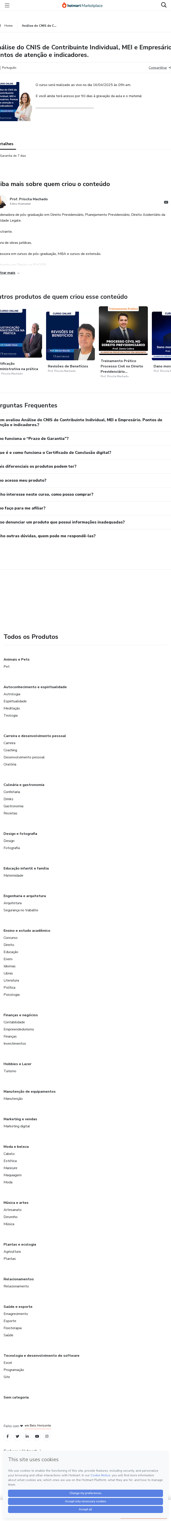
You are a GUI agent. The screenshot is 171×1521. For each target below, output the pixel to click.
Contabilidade (14, 1022)
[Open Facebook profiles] (7, 1436)
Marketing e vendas (20, 1119)
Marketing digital (17, 1126)
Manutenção (13, 1098)
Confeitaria (12, 792)
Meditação (12, 708)
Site (7, 1377)
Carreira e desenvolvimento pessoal (35, 735)
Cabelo (9, 1153)
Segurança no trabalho (21, 910)
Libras (8, 973)
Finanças (10, 1036)
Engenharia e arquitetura (25, 896)
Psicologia (12, 994)
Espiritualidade (15, 701)
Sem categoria (16, 1397)
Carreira (9, 743)
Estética (10, 1160)
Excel (8, 1362)
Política (9, 987)
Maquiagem (13, 1175)
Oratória (10, 764)
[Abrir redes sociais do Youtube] (166, 203)
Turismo (10, 1071)
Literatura (11, 980)
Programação (14, 1369)
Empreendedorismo (19, 1029)
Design (9, 840)
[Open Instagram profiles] (46, 1436)
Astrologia (12, 694)
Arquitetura (13, 903)
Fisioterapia (13, 1328)
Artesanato (13, 1209)
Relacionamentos (19, 1279)
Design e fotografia (20, 833)
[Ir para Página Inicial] (84, 5)
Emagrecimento (16, 1313)
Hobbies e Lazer (17, 1064)
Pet (7, 666)
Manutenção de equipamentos (30, 1091)
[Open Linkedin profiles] (27, 1436)
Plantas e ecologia (20, 1244)
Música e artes (16, 1202)
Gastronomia (13, 806)
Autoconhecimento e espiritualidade (35, 687)
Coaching (10, 750)
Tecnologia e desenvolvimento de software (41, 1355)
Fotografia (12, 848)
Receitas (10, 813)
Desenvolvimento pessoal (24, 757)
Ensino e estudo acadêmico (27, 930)
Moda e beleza (16, 1146)
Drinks (8, 799)
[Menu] (7, 5)
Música (9, 1224)
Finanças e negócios (21, 1015)
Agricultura (12, 1251)
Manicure (10, 1168)
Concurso (11, 937)
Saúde (8, 1335)
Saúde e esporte (18, 1306)
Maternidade (13, 875)
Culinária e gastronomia (24, 784)
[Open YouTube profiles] (37, 1436)
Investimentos (15, 1043)
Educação (11, 952)
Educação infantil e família (26, 868)
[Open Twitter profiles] (17, 1436)
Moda (8, 1182)
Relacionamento (16, 1286)
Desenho (11, 1216)
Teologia (11, 715)
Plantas (10, 1258)
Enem (8, 959)
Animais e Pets (17, 659)
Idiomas (10, 966)
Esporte (10, 1321)
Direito (9, 944)
